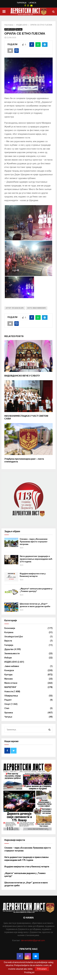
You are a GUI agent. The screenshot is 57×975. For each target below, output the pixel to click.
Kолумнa (8, 632)
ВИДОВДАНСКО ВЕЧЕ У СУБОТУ (22, 375)
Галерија (8, 645)
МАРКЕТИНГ (10, 687)
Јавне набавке (11, 666)
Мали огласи (10, 683)
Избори (8, 658)
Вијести (8, 641)
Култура (19, 29)
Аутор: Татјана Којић (15, 308)
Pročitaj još (29, 972)
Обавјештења (11, 696)
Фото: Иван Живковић (36, 308)
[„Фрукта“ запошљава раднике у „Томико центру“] (11, 592)
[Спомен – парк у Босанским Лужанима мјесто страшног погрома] (11, 542)
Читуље (8, 717)
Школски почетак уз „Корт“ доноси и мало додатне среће (35, 605)
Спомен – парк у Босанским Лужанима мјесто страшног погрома (34, 541)
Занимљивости (12, 653)
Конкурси (9, 670)
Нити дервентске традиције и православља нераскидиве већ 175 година (36, 559)
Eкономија (9, 628)
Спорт (7, 704)
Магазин (8, 679)
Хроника (8, 712)
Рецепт (8, 700)
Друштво (9, 649)
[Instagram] (28, 956)
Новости (8, 691)
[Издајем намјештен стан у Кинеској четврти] (11, 576)
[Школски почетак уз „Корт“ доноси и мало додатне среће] (11, 607)
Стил (6, 708)
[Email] (35, 956)
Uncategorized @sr (13, 636)
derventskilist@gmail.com (33, 940)
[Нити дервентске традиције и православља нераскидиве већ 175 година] (11, 559)
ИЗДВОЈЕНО (9, 29)
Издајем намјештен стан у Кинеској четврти (33, 574)
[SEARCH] (49, 730)
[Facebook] (20, 956)
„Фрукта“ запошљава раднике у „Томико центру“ (36, 589)
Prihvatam (42, 969)
